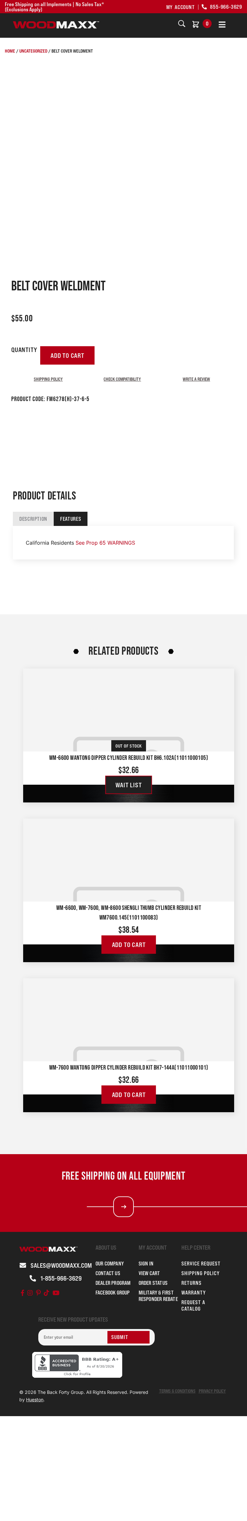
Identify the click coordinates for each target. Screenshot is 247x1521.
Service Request (201, 1263)
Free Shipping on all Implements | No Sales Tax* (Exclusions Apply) (54, 7)
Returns (191, 1283)
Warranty (193, 1292)
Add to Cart (129, 945)
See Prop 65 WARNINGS (105, 542)
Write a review (196, 379)
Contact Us (108, 1273)
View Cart (149, 1273)
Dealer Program (113, 1283)
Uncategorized (33, 51)
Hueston (34, 1399)
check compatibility (122, 379)
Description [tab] (33, 519)
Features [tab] (70, 519)
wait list (128, 785)
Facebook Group (113, 1292)
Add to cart (67, 355)
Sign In (146, 1263)
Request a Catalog (193, 1305)
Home (10, 51)
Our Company (110, 1263)
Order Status (153, 1283)
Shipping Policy (48, 379)
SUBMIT (119, 1337)
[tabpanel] (123, 542)
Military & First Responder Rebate (158, 1295)
